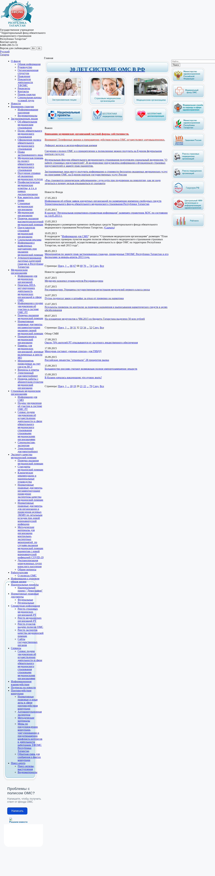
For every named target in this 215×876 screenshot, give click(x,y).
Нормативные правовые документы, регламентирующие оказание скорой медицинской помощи (30, 327)
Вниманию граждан (22, 106)
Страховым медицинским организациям (25, 392)
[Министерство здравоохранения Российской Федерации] (188, 81)
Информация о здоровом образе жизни (25, 580)
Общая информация (29, 64)
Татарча (4, 54)
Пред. (61, 265)
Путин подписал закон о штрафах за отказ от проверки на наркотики (84, 298)
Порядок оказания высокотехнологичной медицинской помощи (31, 221)
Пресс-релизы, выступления (26, 768)
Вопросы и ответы (28, 369)
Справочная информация (25, 605)
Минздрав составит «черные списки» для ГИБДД (73, 351)
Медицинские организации (26, 214)
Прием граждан (27, 94)
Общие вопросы (27, 569)
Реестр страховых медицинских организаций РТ (28, 611)
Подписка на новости (23, 687)
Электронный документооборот (28, 374)
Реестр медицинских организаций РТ (29, 619)
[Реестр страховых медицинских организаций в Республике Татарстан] (188, 150)
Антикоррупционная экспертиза (30, 713)
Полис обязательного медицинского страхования (30, 133)
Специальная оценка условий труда (29, 99)
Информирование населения (28, 111)
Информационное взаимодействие (21, 683)
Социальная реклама (29, 239)
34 (84, 327)
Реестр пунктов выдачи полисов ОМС (30, 625)
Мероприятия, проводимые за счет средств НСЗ (29, 363)
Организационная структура (28, 72)
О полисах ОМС (27, 575)
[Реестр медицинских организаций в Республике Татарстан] (188, 171)
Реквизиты (24, 88)
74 (90, 265)
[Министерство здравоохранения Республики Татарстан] (188, 130)
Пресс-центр (18, 763)
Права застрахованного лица (30, 153)
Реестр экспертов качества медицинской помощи (31, 633)
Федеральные (25, 599)
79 (90, 386)
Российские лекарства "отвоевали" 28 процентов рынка (77, 360)
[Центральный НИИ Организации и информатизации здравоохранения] (188, 210)
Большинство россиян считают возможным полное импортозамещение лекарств (91, 368)
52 (90, 327)
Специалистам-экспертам (26, 444)
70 (84, 265)
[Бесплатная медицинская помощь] (107, 121)
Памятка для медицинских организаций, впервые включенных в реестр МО (31, 351)
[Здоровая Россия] (188, 146)
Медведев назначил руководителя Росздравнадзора (74, 280)
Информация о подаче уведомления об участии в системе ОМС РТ (30, 308)
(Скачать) (109, 227)
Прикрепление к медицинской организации (27, 339)
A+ (33, 48)
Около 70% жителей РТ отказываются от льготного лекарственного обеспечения (91, 342)
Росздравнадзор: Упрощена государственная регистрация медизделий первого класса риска (97, 289)
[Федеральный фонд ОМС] (188, 97)
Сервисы (16, 648)
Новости (16, 103)
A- (39, 48)
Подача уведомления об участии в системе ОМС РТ (30, 406)
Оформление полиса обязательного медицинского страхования (29, 144)
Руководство (25, 67)
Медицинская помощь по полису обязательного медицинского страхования (30, 164)
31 (74, 327)
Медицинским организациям (19, 271)
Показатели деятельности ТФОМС (25, 82)
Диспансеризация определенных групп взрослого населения (30, 563)
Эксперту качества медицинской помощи (23, 456)
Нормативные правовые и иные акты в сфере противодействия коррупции (28, 702)
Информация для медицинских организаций (27, 279)
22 (84, 386)
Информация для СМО (75, 236)
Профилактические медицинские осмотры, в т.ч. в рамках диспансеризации (29, 188)
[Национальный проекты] (64, 120)
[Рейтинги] (188, 227)
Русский (5, 51)
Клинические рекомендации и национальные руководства (27, 477)
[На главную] (17, 26)
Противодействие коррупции (21, 692)
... (68, 265)
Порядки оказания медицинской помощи (30, 317)
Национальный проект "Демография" (30, 589)
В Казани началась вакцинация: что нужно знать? (73, 377)
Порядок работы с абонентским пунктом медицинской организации (30, 383)
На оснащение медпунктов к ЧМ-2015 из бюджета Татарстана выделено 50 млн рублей (95, 318)
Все (102, 265)
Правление (24, 76)
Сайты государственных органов (27, 642)
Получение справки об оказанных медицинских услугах (30, 176)
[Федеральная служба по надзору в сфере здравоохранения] (188, 114)
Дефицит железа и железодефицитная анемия (71, 145)
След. (96, 265)
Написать (17, 810)
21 (81, 386)
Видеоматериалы (27, 115)
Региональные (26, 602)
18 (71, 386)
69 (81, 265)
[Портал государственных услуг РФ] (188, 194)
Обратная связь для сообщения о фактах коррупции (29, 757)
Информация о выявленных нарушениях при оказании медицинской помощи (30, 248)
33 (81, 327)
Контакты (23, 91)
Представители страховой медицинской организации (26, 232)
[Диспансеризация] (151, 121)
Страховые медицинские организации (25, 206)
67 (74, 265)
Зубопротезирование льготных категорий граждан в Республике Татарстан (30, 262)
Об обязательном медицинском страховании (27, 124)
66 (71, 265)
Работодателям (19, 572)
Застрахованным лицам (24, 118)
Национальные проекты (25, 584)
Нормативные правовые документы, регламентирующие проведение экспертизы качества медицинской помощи (30, 492)
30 (71, 327)
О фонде (16, 61)
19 (74, 386)
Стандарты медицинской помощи (30, 468)
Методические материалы (26, 719)
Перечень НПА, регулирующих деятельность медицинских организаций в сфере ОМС (30, 293)
